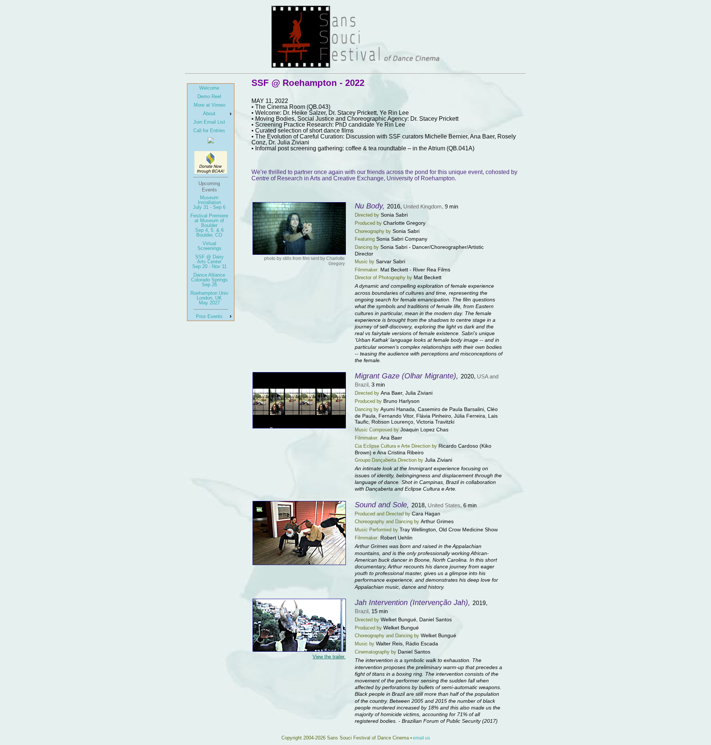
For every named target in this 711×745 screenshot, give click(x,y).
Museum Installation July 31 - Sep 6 (209, 202)
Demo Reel (209, 96)
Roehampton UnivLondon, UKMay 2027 (209, 297)
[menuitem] (210, 87)
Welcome (209, 88)
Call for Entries (209, 130)
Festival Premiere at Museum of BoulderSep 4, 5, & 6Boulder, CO (209, 225)
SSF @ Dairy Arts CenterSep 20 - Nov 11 (209, 261)
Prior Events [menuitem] (209, 316)
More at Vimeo (209, 105)
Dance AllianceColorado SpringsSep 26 (209, 279)
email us (421, 738)
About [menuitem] (209, 113)
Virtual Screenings (209, 246)
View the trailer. (329, 656)
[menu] (210, 202)
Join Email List (209, 122)
